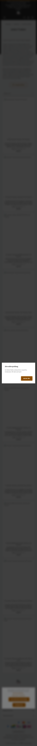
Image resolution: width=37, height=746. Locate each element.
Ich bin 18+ (26, 378)
